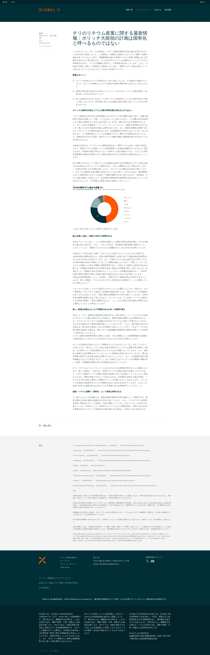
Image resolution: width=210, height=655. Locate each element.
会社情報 (167, 10)
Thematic (48, 46)
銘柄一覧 (129, 10)
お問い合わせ (65, 567)
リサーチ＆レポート (143, 10)
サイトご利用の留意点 (68, 557)
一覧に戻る (46, 426)
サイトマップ (65, 561)
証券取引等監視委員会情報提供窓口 (106, 564)
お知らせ (157, 10)
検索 (201, 2)
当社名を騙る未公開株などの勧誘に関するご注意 (111, 561)
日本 (6, 2)
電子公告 (96, 557)
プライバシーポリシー (68, 564)
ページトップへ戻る (49, 651)
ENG (13, 2)
